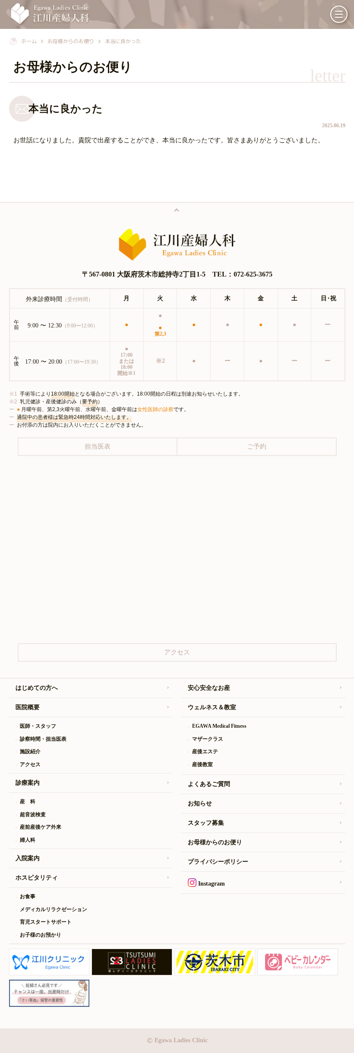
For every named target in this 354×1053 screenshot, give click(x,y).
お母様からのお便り (215, 842)
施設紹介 (30, 751)
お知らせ (200, 803)
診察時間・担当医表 (43, 739)
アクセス (30, 764)
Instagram (210, 883)
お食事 (27, 896)
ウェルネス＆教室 (212, 707)
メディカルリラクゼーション (53, 909)
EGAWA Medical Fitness (219, 726)
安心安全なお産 (209, 688)
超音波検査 (33, 814)
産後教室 (202, 764)
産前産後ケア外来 (40, 827)
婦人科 (27, 840)
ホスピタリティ (37, 877)
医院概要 (28, 707)
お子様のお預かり (40, 935)
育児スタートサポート (46, 922)
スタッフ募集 (206, 823)
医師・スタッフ (38, 726)
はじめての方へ (37, 688)
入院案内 (28, 858)
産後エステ (205, 751)
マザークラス (207, 739)
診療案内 (28, 783)
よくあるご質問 (209, 784)
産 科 (27, 801)
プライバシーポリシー (218, 861)
